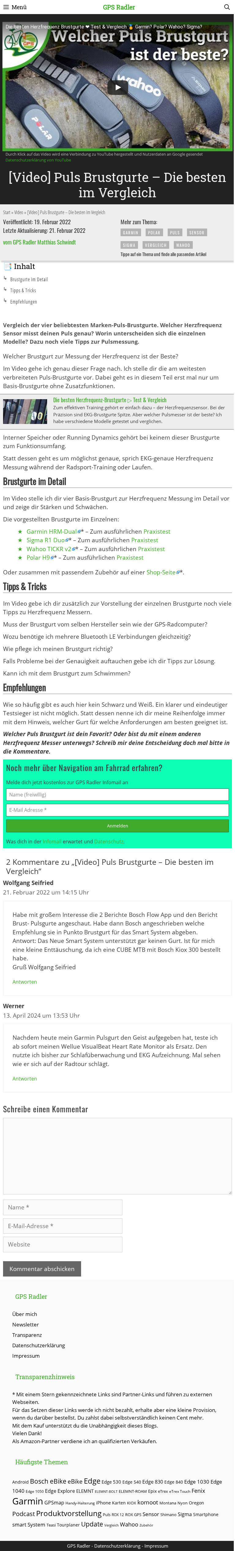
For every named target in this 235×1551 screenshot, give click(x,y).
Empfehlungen (23, 301)
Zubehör (146, 1525)
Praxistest (157, 531)
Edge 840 (173, 1482)
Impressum (26, 1355)
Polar (154, 232)
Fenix (198, 1490)
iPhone (103, 1502)
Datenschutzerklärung (38, 1345)
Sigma (129, 245)
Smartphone (205, 1514)
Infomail (52, 841)
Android (20, 1482)
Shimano (168, 1514)
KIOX (131, 1503)
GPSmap (54, 1502)
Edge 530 (111, 1481)
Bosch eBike (48, 1481)
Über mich (24, 1314)
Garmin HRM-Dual (52, 531)
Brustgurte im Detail (29, 279)
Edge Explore (60, 1491)
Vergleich (156, 245)
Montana (167, 1503)
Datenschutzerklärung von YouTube (38, 160)
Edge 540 (131, 1482)
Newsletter (25, 1324)
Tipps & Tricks (23, 290)
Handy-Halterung (80, 1503)
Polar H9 (38, 558)
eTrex (163, 1491)
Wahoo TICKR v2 (49, 549)
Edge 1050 (35, 1491)
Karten (119, 1503)
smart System (28, 1524)
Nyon (182, 1503)
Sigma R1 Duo (46, 540)
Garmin (131, 232)
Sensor (197, 232)
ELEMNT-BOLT (106, 1491)
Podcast (23, 1513)
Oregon (196, 1503)
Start (6, 212)
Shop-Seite (161, 572)
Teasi (51, 1525)
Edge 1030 (196, 1481)
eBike (75, 1481)
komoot (147, 1502)
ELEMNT (85, 1491)
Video (18, 212)
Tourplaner (68, 1525)
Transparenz (27, 1334)
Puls (175, 232)
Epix (152, 1491)
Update (92, 1523)
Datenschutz (108, 841)
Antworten (25, 981)
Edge (92, 1481)
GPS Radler (119, 7)
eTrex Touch (179, 1491)
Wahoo (183, 245)
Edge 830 (152, 1481)
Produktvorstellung (69, 1513)
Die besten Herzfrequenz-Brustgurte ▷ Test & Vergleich (109, 400)
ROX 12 (118, 1514)
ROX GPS (133, 1514)
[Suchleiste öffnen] (227, 7)
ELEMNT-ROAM (133, 1491)
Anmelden (117, 826)
